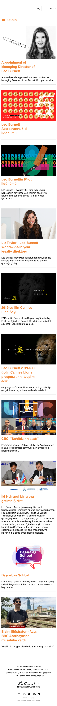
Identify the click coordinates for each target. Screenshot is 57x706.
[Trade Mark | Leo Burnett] (14, 8)
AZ (54, 9)
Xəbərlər (12, 20)
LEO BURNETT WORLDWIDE (28, 687)
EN (51, 9)
